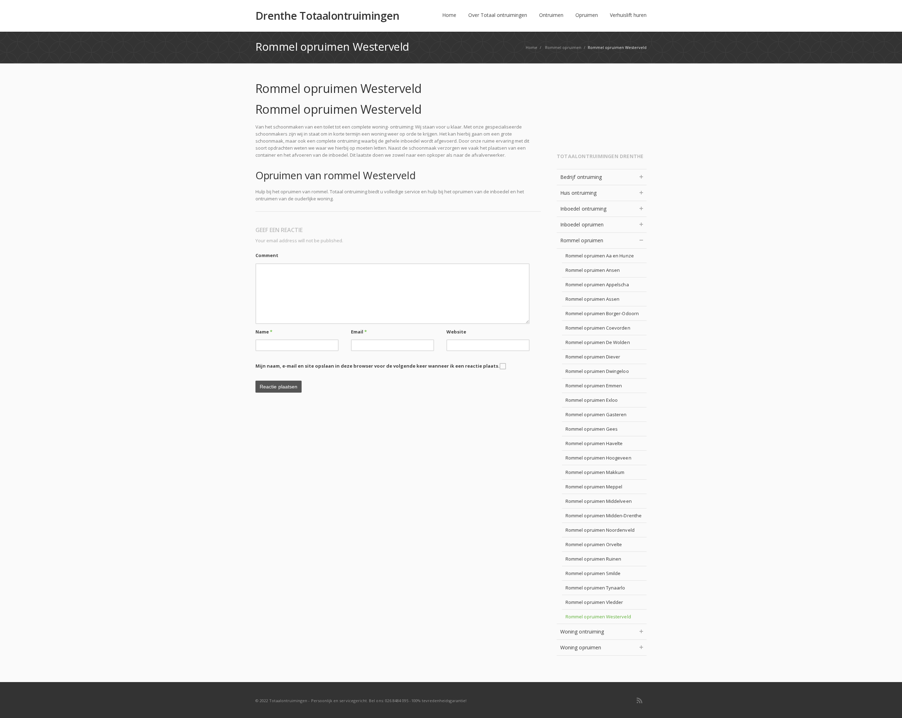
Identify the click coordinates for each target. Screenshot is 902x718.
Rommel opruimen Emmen (594, 385)
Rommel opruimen (581, 240)
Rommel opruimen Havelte (594, 443)
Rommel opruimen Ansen (593, 270)
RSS (639, 700)
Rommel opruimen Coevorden (598, 328)
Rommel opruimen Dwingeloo (597, 371)
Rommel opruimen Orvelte (594, 544)
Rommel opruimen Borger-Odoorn (602, 313)
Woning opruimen (580, 647)
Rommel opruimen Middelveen (599, 501)
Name (263, 332)
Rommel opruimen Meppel (594, 486)
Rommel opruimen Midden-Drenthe (604, 515)
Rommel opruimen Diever (593, 357)
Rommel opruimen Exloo (592, 400)
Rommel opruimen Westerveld (598, 616)
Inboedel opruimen (582, 224)
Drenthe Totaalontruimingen (327, 15)
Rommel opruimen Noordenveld (600, 530)
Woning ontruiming (582, 631)
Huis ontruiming (578, 192)
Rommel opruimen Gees (592, 429)
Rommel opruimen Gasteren (596, 414)
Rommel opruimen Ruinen (593, 559)
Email (359, 332)
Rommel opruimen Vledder (594, 602)
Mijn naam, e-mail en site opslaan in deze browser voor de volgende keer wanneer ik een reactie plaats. (377, 366)
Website (456, 332)
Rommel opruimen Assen (592, 299)
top (888, 704)
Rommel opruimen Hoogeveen (598, 458)
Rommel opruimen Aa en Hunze (600, 255)
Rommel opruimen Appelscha (597, 284)
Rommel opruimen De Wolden (598, 342)
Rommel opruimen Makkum (595, 472)
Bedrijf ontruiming (581, 177)
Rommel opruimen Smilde (593, 573)
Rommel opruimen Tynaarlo (595, 588)
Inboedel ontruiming (583, 208)
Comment (266, 255)
